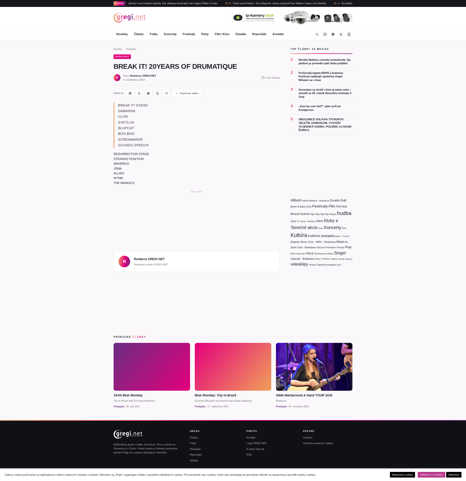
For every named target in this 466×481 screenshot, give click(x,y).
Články (139, 34)
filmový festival (300, 213)
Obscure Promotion (326, 247)
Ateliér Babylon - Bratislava (315, 200)
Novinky (122, 34)
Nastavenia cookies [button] (402, 474)
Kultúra (299, 235)
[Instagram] (324, 34)
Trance (333, 259)
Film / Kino (222, 34)
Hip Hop (324, 214)
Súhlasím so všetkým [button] (431, 474)
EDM (309, 206)
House (332, 214)
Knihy (320, 228)
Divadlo (241, 34)
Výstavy (312, 265)
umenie (341, 259)
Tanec (318, 259)
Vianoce (348, 259)
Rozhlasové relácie (323, 253)
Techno (325, 259)
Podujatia (131, 49)
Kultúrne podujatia (321, 236)
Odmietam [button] (453, 474)
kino (320, 221)
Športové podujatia (326, 265)
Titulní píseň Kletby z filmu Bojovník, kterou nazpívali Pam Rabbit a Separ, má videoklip (261, 3)
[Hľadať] (316, 34)
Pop (348, 247)
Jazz (293, 221)
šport (339, 265)
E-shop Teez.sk (255, 449)
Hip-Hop (315, 214)
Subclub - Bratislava (302, 258)
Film (332, 206)
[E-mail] (166, 93)
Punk (293, 253)
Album (296, 200)
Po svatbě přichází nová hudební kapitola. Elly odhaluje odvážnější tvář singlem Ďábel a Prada (149, 3)
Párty (205, 34)
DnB (343, 200)
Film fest (341, 206)
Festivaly (189, 34)
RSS (249, 454)
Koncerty (170, 34)
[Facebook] (332, 34)
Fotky (154, 34)
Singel (340, 253)
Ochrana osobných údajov (318, 443)
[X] (139, 93)
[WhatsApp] (148, 93)
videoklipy (299, 264)
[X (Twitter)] (340, 34)
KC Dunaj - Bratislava (306, 221)
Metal (340, 242)
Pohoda (340, 247)
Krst (344, 228)
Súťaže (194, 460)
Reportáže (259, 34)
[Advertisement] (197, 219)
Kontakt (278, 34)
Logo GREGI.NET (256, 443)
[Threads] (348, 34)
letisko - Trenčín (342, 236)
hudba (344, 213)
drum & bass (298, 206)
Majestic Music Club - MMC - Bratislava (313, 241)
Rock (309, 253)
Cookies (307, 437)
